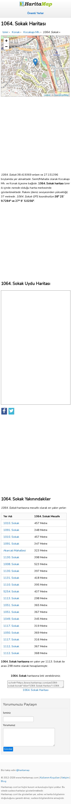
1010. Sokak (11, 523)
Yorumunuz (9, 725)
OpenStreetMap (61, 94)
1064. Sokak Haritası (35, 690)
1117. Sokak (11, 626)
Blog (3, 781)
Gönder (8, 749)
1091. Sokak (11, 530)
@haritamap (23, 770)
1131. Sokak (11, 578)
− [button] (6, 46)
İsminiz (7, 713)
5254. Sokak (11, 591)
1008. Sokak (11, 564)
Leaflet (47, 94)
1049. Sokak (11, 619)
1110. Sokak (11, 584)
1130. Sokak (11, 557)
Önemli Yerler (35, 13)
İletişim (65, 777)
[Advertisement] (35, 133)
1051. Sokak (11, 605)
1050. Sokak (11, 633)
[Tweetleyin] (11, 411)
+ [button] (6, 40)
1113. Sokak (11, 598)
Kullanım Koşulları (50, 777)
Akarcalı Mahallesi (14, 550)
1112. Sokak (11, 646)
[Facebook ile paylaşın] (4, 411)
